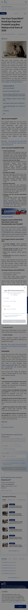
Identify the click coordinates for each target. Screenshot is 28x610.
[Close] (25, 287)
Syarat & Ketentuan (15, 315)
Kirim (14, 321)
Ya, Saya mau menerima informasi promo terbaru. (14, 313)
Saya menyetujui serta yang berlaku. (13, 315)
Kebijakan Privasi (7, 316)
